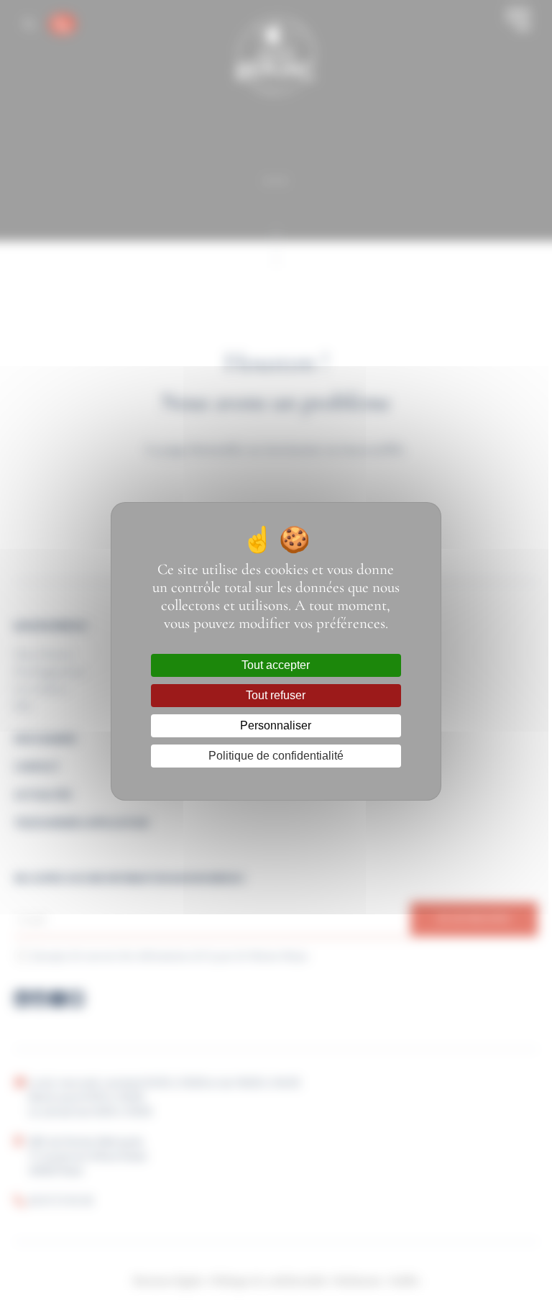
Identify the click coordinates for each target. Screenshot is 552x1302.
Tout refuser (275, 695)
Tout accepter (276, 665)
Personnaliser (275, 725)
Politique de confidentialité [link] (276, 756)
